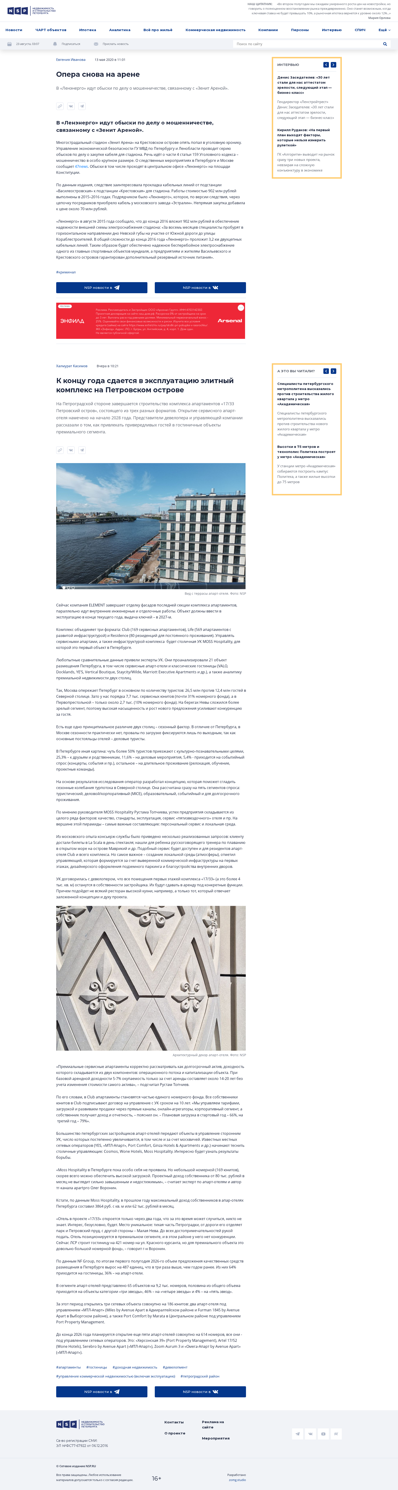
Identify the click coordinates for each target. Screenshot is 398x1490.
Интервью (332, 30)
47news (81, 166)
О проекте (174, 1433)
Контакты (174, 1422)
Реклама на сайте (213, 1424)
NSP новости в (98, 287)
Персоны (300, 30)
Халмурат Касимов (72, 366)
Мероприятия (216, 1438)
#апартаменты (68, 1367)
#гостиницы (96, 1367)
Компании (268, 30)
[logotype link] (31, 11)
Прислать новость (116, 44)
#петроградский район (200, 1376)
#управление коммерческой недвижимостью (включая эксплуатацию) (115, 1376)
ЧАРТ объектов (50, 30)
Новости (14, 30)
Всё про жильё (158, 30)
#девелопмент (175, 1367)
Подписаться (71, 44)
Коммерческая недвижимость (216, 30)
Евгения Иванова (70, 59)
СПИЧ (360, 30)
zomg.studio (237, 1480)
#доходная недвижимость (135, 1367)
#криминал (66, 272)
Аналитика (119, 30)
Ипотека (87, 30)
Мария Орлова (379, 18)
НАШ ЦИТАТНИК (260, 4)
